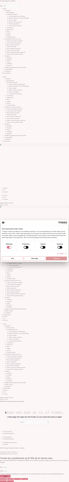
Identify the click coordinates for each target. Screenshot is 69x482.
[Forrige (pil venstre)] (3, 481)
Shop (4, 8)
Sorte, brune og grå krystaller (15, 54)
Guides (5, 188)
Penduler (9, 59)
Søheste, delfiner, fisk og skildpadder (19, 18)
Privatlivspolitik (7, 431)
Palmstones (10, 29)
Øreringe (9, 65)
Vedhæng (9, 63)
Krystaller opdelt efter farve (13, 39)
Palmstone (10, 271)
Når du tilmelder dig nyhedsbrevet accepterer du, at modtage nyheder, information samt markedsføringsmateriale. (32, 474)
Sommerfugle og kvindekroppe (17, 16)
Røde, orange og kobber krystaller (16, 52)
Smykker (7, 56)
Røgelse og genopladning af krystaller (15, 67)
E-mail (2, 471)
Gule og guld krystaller (13, 50)
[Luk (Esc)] (24, 479)
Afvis (12, 258)
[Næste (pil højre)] (10, 481)
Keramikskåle (8, 69)
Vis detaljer (60, 253)
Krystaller (8, 10)
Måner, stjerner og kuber (15, 22)
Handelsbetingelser (8, 433)
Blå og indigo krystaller (13, 44)
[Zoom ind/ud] (3, 479)
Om (4, 190)
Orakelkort (8, 71)
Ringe (8, 61)
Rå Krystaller (10, 12)
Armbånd (9, 58)
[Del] (17, 479)
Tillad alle (56, 258)
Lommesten (10, 27)
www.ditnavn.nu (13, 453)
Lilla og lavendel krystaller (14, 42)
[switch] (26, 247)
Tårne (8, 31)
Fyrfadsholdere (11, 37)
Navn (1, 467)
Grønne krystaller (11, 46)
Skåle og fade (9, 310)
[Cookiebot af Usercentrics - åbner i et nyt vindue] (59, 222)
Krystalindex (6, 73)
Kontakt (5, 192)
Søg (1, 5)
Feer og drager (13, 20)
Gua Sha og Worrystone (15, 25)
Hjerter (9, 35)
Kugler (8, 33)
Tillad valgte (34, 258)
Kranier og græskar (14, 23)
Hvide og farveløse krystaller (15, 40)
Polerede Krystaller (12, 14)
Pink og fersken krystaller (14, 48)
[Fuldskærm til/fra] (10, 479)
